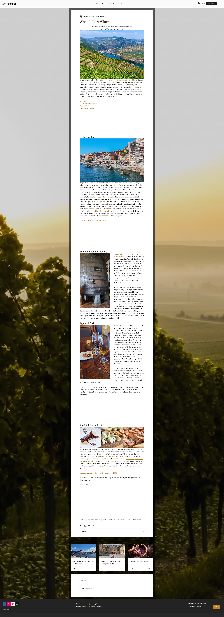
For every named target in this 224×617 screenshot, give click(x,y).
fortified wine (137, 519)
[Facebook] (4, 604)
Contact (78, 605)
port (129, 519)
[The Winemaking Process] (140, 551)
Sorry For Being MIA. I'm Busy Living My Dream (112, 562)
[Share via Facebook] (80, 526)
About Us (78, 603)
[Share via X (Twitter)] (85, 526)
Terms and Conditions (95, 606)
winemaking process (94, 519)
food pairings (121, 519)
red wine (83, 519)
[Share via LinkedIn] (89, 526)
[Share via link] (93, 526)
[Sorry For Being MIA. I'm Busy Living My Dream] (112, 551)
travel (104, 519)
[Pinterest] (13, 604)
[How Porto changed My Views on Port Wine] (83, 551)
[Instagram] (9, 604)
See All (151, 541)
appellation (112, 519)
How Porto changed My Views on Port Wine (83, 562)
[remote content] (112, 122)
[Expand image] (90, 437)
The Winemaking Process (139, 561)
